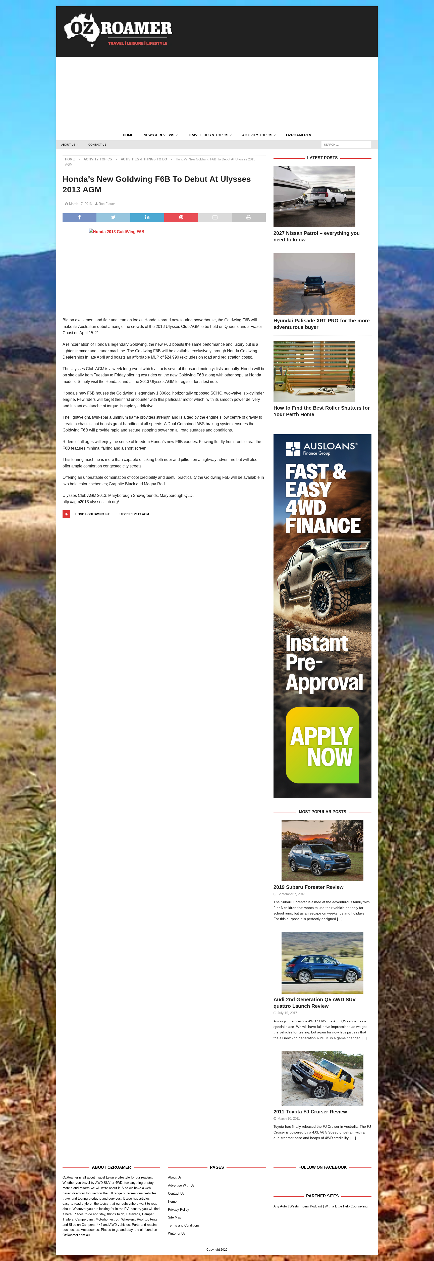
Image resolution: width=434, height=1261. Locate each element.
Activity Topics (257, 135)
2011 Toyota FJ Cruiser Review (310, 1111)
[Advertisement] (217, 92)
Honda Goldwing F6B (93, 514)
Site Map (174, 1217)
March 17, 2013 (80, 204)
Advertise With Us (181, 1185)
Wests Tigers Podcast (306, 1206)
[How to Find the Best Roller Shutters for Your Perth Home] (322, 371)
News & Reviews (159, 135)
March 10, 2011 (289, 1118)
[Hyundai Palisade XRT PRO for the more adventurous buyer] (322, 284)
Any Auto (280, 1206)
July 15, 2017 (287, 1013)
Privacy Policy (178, 1209)
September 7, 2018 (291, 894)
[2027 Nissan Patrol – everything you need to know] (322, 196)
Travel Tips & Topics (208, 135)
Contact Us (97, 144)
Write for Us (176, 1233)
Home (128, 135)
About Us (68, 144)
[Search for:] (346, 145)
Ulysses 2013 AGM (134, 514)
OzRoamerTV (298, 135)
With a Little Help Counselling (346, 1206)
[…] (340, 919)
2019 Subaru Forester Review (309, 887)
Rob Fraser (107, 204)
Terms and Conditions (184, 1225)
